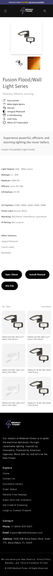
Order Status (10, 489)
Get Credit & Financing (15, 505)
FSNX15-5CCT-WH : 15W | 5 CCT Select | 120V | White (13, 371)
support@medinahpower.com (26, 532)
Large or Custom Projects (17, 510)
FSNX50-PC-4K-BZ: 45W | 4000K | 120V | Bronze (39, 371)
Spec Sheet (11, 274)
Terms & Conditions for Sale (34, 563)
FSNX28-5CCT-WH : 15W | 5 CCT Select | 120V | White (13, 404)
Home (6, 473)
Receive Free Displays (15, 494)
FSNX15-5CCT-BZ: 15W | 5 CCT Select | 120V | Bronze (13, 338)
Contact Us (9, 478)
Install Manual (37, 274)
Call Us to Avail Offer (36, 2)
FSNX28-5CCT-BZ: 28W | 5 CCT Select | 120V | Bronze (38, 338)
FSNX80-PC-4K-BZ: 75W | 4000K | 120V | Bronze (39, 404)
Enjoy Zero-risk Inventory (17, 500)
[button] (5, 11)
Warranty (9, 563)
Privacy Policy (44, 559)
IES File (9, 285)
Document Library (13, 484)
